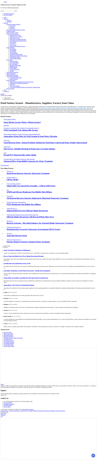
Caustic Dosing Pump (14, 410)
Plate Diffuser (13, 51)
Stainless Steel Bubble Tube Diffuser (18, 56)
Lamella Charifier (11, 31)
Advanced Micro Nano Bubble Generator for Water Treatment (28, 161)
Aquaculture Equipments (13, 76)
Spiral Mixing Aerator (15, 57)
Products (6, 23)
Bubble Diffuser (10, 47)
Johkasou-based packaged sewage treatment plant (21, 81)
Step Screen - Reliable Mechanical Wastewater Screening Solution (29, 149)
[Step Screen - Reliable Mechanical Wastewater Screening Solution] (7, 146)
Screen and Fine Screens (12, 34)
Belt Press (12, 27)
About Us (6, 19)
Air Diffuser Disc (51, 108)
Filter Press (12, 28)
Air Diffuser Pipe (8, 339)
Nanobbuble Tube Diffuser (16, 54)
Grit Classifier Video (8, 344)
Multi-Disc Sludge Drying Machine (41, 410)
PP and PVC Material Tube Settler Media (20, 155)
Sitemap (32, 409)
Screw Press (13, 25)
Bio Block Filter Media (15, 65)
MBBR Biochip (13, 66)
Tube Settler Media (14, 62)
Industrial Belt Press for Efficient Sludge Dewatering (27, 211)
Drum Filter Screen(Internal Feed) (18, 39)
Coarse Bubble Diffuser (15, 58)
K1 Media (29, 410)
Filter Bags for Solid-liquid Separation (19, 83)
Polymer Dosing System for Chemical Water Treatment (28, 242)
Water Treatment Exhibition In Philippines (17, 250)
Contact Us (6, 91)
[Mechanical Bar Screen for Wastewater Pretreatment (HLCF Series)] (14, 227)
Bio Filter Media (14, 61)
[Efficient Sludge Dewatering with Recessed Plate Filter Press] (22, 214)
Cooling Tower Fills (14, 69)
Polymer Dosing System (12, 32)
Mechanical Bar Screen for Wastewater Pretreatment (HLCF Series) (33, 229)
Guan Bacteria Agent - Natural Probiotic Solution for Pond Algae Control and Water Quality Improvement (45, 143)
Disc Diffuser (13, 49)
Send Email (3, 413)
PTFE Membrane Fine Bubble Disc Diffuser (24, 204)
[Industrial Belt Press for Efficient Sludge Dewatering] (12, 208)
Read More (6, 125)
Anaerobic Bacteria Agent (17, 236)
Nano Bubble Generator (12, 72)
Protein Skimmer (14, 79)
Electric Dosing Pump (9, 346)
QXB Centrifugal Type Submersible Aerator (21, 130)
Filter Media (10, 60)
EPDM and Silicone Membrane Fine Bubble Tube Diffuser (29, 192)
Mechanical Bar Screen (15, 35)
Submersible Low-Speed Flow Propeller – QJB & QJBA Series (31, 186)
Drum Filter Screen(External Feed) (18, 40)
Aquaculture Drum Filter (16, 77)
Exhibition (9, 21)
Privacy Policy (7, 407)
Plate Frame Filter (42, 108)
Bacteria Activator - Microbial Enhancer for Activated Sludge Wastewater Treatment (40, 223)
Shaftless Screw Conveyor (16, 36)
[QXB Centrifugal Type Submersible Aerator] (21, 128)
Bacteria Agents (10, 88)
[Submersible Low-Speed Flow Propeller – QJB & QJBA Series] (14, 183)
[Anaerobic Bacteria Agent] (9, 233)
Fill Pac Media (13, 68)
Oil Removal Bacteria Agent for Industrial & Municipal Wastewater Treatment (37, 198)
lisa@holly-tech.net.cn (9, 404)
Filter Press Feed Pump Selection (64, 108)
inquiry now (3, 395)
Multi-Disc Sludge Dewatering (57, 410)
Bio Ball (12, 71)
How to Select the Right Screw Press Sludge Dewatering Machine (24, 256)
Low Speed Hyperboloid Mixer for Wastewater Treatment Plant (25, 87)
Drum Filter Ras (4, 410)
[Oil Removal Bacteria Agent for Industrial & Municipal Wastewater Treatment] (10, 196)
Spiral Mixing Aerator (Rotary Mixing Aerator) (22, 122)
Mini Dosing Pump (8, 335)
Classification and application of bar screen (17, 263)
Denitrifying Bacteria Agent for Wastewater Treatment (28, 173)
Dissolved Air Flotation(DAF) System (16, 30)
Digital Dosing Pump (9, 340)
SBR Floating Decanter (12, 75)
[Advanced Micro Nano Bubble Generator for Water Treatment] (19, 159)
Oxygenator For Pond (9, 342)
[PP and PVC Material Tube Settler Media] (5, 153)
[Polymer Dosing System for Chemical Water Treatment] (14, 239)
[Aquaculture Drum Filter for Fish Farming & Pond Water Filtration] (22, 134)
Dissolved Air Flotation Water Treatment (81, 108)
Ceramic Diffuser (14, 53)
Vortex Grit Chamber (15, 86)
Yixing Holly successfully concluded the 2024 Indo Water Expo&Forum (26, 278)
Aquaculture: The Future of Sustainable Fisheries (19, 285)
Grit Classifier (13, 42)
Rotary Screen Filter (8, 334)
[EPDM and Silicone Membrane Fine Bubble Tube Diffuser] (8, 190)
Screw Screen (13, 45)
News (5, 90)
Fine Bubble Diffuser (9, 343)
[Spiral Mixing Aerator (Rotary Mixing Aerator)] (10, 119)
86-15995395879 (8, 405)
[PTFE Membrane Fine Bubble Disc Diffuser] (16, 202)
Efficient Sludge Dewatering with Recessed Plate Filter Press (30, 217)
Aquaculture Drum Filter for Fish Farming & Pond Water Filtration (30, 136)
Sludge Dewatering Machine (13, 24)
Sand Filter (12, 84)
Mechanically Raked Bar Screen (17, 46)
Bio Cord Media (14, 64)
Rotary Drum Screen (15, 38)
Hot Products (26, 409)
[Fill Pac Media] (12, 177)
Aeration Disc (23, 410)
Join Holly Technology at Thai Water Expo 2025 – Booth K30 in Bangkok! (27, 270)
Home (5, 17)
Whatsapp (3, 415)
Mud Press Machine (8, 336)
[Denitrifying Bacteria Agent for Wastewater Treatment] (10, 171)
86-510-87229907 (8, 402)
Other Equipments (11, 80)
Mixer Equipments (11, 73)
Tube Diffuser (13, 50)
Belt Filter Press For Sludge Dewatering (13, 338)
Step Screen (12, 43)
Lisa (2, 416)
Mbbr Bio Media (8, 332)
